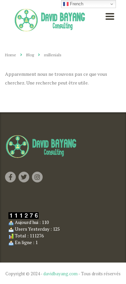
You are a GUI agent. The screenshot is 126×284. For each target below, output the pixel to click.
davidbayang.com (60, 274)
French (76, 3)
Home (10, 54)
